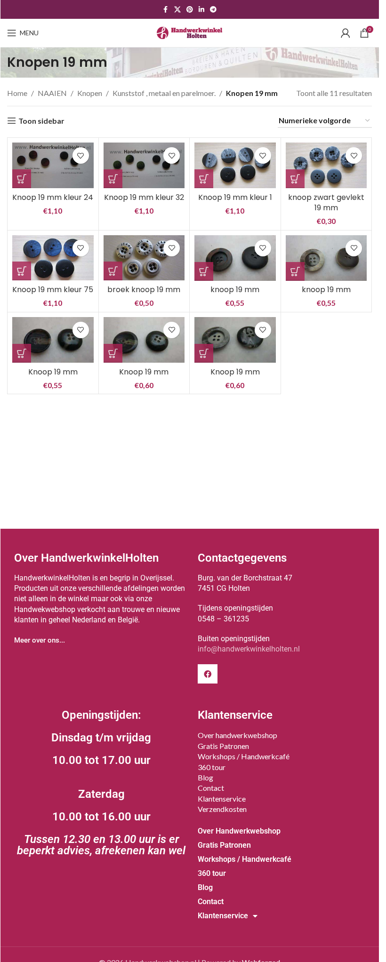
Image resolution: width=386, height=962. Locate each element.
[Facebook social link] (165, 9)
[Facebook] (207, 674)
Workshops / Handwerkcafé (244, 756)
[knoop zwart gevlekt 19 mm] (326, 165)
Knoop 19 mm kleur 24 (52, 197)
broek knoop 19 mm (143, 289)
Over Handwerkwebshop (239, 831)
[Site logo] (190, 31)
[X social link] (177, 9)
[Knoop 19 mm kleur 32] (144, 165)
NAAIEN (52, 92)
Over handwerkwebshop (237, 735)
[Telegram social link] (213, 9)
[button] (21, 178)
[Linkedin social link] (201, 9)
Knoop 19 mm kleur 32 (144, 197)
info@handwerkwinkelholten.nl (249, 648)
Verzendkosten (222, 808)
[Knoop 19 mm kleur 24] (53, 165)
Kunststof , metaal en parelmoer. (164, 92)
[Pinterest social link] (190, 9)
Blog (205, 777)
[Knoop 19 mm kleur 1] (235, 165)
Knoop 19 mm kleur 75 (52, 289)
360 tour (211, 767)
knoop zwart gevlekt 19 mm (326, 202)
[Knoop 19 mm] (53, 340)
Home (17, 92)
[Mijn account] (345, 33)
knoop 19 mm (234, 289)
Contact (211, 787)
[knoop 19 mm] (235, 258)
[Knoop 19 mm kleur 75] (53, 258)
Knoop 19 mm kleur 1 (235, 197)
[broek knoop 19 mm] (144, 258)
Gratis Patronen (223, 745)
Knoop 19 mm (53, 371)
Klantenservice (222, 798)
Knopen (89, 92)
